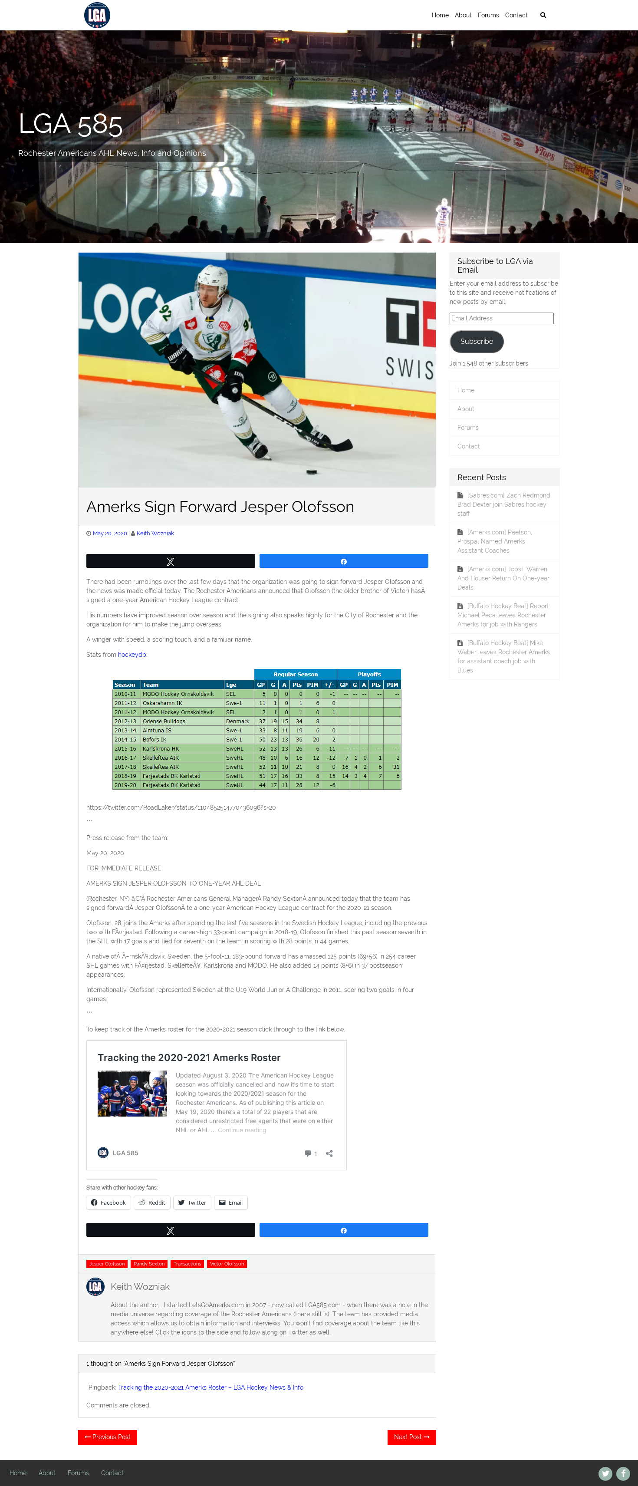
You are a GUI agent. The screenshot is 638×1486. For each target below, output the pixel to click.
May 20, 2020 (110, 533)
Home (440, 15)
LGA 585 (70, 123)
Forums (488, 15)
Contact (516, 15)
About (463, 15)
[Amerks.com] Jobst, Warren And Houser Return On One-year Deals (503, 578)
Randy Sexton (149, 1263)
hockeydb (132, 654)
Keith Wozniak (155, 533)
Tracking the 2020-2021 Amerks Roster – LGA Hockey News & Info (210, 1387)
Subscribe (476, 341)
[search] (543, 15)
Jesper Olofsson (107, 1263)
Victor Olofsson (227, 1263)
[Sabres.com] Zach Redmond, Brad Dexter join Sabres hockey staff (504, 504)
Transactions (187, 1263)
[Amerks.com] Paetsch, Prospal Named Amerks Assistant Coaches (494, 541)
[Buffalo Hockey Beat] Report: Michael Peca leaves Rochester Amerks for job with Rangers (503, 615)
